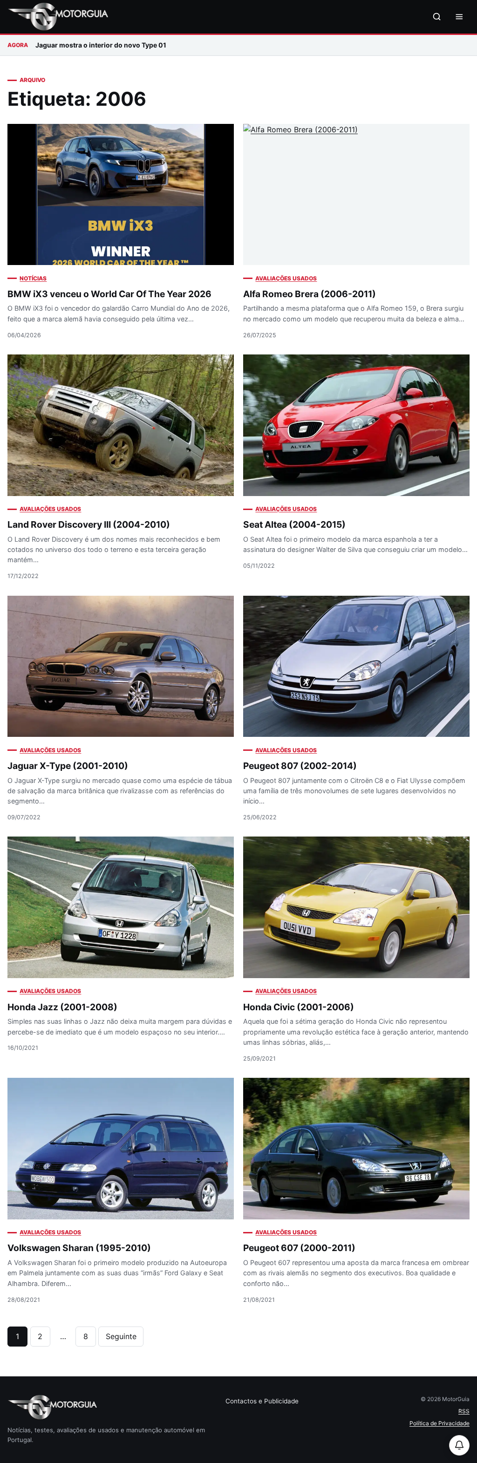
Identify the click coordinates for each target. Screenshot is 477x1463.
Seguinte (121, 1336)
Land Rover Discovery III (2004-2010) (88, 524)
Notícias (33, 278)
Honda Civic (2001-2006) (298, 1007)
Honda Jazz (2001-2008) (62, 1007)
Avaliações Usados (286, 278)
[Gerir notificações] (459, 1445)
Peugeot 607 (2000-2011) (299, 1247)
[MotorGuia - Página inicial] (57, 17)
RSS (464, 1411)
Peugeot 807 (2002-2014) (300, 765)
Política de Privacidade (439, 1423)
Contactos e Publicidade (262, 1401)
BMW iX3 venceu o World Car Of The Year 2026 (109, 293)
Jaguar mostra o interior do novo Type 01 (100, 45)
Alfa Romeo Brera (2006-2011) (309, 293)
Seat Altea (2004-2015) (294, 524)
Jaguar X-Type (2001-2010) (67, 765)
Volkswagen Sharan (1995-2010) (79, 1247)
